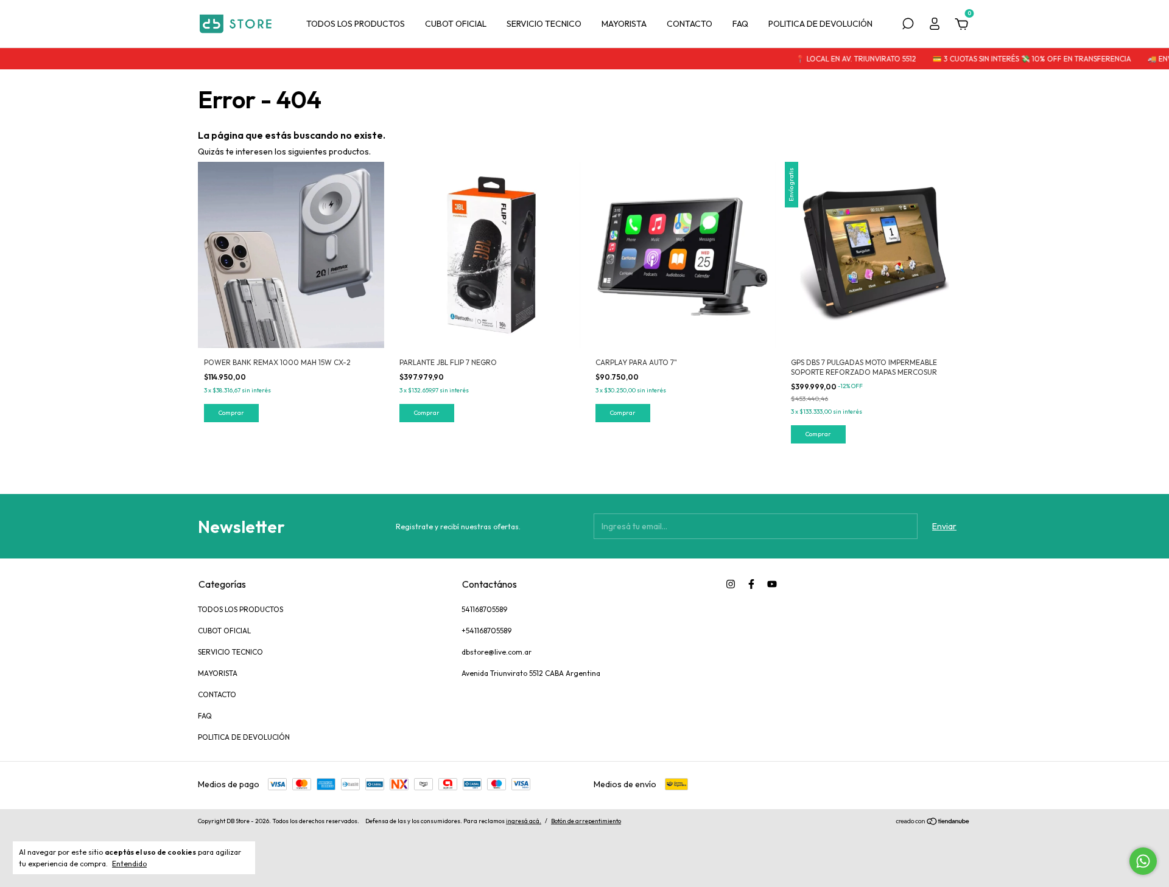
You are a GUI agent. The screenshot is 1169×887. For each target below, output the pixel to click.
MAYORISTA (624, 23)
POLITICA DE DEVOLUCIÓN (820, 23)
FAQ (740, 23)
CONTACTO (689, 23)
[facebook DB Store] (751, 584)
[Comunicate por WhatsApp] (1143, 861)
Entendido (129, 863)
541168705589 (484, 609)
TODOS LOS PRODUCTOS (355, 23)
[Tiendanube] (933, 822)
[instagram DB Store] (730, 584)
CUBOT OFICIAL (455, 23)
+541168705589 (486, 630)
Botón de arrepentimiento (586, 821)
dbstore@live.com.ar (497, 651)
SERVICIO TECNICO (544, 23)
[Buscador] (907, 25)
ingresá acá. (523, 821)
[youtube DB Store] (772, 584)
